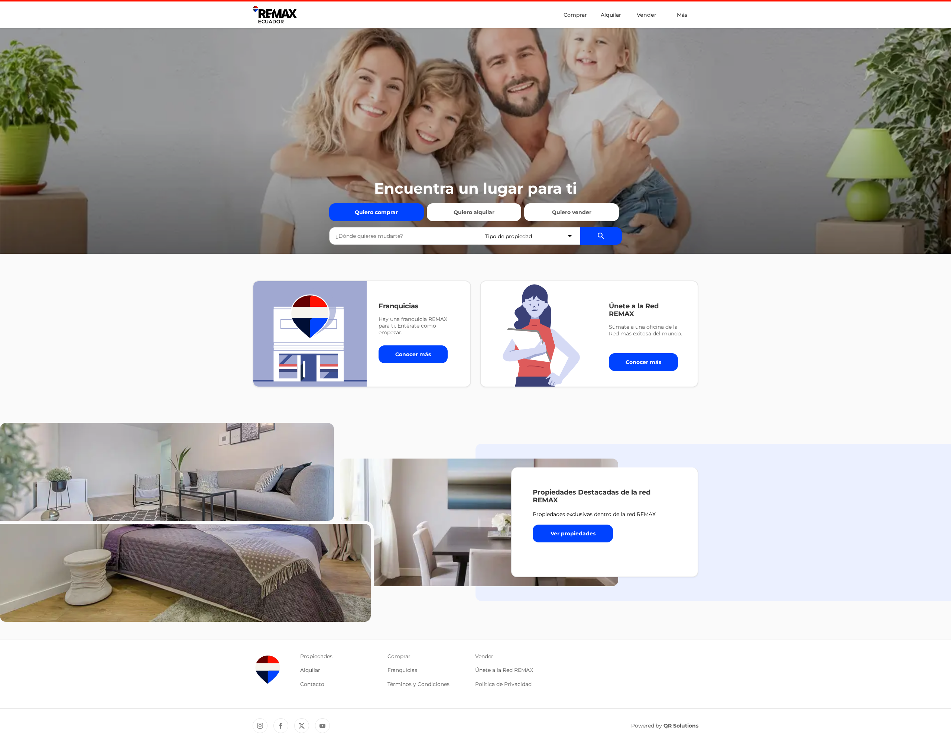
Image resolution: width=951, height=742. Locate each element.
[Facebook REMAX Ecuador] (280, 725)
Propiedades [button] (316, 656)
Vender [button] (484, 656)
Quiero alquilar (474, 212)
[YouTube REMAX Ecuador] (322, 725)
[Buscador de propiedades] (601, 236)
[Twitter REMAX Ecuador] (301, 725)
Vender (646, 15)
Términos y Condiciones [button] (418, 684)
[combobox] (404, 236)
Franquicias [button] (402, 670)
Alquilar (611, 15)
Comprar (575, 15)
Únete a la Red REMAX (504, 670)
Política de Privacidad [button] (503, 684)
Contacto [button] (312, 684)
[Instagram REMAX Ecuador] (260, 725)
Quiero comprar (376, 212)
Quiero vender (571, 212)
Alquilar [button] (310, 670)
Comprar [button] (398, 656)
